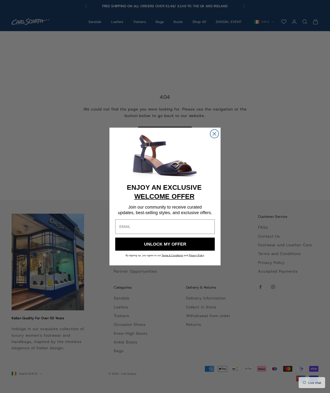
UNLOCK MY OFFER (165, 244)
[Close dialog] (214, 134)
